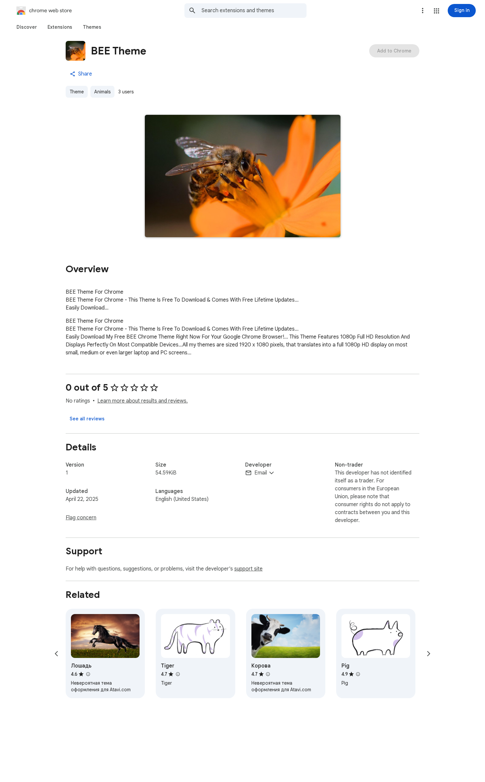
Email (260, 473)
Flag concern (81, 517)
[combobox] (254, 11)
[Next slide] (428, 653)
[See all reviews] (87, 419)
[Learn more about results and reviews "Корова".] (268, 674)
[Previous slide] (56, 653)
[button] (436, 10)
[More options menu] (422, 10)
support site (248, 569)
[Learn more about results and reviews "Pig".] (358, 674)
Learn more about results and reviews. (142, 401)
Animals (102, 92)
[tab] (26, 27)
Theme (77, 92)
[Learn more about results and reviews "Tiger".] (177, 674)
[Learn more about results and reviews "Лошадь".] (88, 674)
